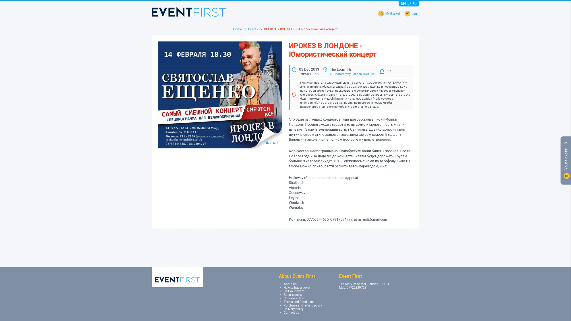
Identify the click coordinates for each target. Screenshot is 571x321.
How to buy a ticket (297, 287)
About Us (290, 284)
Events (253, 29)
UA (409, 3)
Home (237, 29)
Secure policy (293, 294)
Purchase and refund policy (303, 305)
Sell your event (294, 291)
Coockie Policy (294, 298)
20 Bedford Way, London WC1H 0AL (353, 74)
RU (415, 3)
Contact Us (291, 312)
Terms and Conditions (299, 302)
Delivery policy (294, 309)
